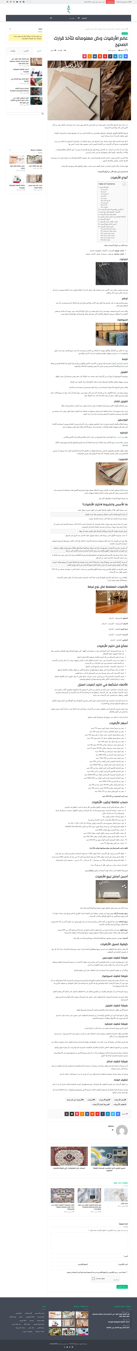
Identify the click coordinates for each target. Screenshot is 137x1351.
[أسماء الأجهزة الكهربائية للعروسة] (36, 72)
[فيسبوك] (126, 56)
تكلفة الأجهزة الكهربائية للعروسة (95, 2)
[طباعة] (67, 1114)
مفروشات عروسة (27, 1331)
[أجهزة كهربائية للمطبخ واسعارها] (82, 1331)
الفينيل (105, 198)
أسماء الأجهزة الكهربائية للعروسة (21, 70)
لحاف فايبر (31, 1328)
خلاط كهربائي (22, 1320)
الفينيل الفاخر (106, 200)
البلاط (104, 196)
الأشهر (39, 51)
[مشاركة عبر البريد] (72, 1114)
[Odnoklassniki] (90, 56)
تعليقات (12, 51)
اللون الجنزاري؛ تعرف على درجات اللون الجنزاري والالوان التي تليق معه (19, 100)
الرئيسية (124, 29)
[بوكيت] (84, 56)
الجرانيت (105, 189)
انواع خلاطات (12, 1317)
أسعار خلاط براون (39, 1313)
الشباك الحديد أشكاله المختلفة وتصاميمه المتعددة (19, 89)
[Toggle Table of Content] (123, 184)
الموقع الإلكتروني (83, 1264)
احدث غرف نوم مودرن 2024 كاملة (35, 186)
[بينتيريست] (105, 56)
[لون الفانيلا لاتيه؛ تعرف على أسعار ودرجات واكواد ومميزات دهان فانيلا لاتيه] (36, 62)
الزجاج (21, 1317)
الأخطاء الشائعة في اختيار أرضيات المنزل (113, 217)
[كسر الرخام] (116, 1194)
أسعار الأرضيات (105, 219)
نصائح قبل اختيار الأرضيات (108, 214)
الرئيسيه (84, 18)
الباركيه (105, 205)
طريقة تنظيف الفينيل (109, 233)
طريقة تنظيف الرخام (108, 237)
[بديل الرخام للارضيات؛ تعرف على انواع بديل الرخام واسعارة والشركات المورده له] (89, 1195)
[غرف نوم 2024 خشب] (34, 159)
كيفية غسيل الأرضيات (106, 226)
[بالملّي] (68, 9)
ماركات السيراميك (20, 1328)
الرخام (104, 191)
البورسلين (105, 203)
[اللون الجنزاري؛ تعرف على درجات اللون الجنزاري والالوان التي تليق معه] (36, 101)
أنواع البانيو (19, 1313)
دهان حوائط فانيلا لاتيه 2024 (17, 167)
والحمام (119, 353)
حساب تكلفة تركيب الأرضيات (109, 221)
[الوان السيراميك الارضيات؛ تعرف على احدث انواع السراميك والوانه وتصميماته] (62, 1195)
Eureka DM (53, 1344)
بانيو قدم (31, 1320)
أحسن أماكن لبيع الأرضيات (108, 224)
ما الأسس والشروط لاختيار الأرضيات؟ (112, 209)
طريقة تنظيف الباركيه (109, 235)
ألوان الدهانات (28, 1313)
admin (122, 50)
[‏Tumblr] (110, 56)
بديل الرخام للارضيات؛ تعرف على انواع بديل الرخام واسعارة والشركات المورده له (89, 1207)
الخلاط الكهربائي (30, 1317)
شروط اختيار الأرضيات (100, 1104)
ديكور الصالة (27, 1324)
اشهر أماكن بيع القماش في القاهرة (20, 80)
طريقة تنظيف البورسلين (109, 229)
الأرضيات (117, 29)
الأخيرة (26, 51)
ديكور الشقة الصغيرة (38, 1324)
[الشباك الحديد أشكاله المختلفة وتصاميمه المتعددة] (36, 91)
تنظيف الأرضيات (119, 1104)
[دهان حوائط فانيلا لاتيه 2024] (17, 159)
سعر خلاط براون (16, 1324)
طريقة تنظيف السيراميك (109, 231)
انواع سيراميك (40, 1320)
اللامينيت (105, 207)
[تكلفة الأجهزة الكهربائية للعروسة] (17, 178)
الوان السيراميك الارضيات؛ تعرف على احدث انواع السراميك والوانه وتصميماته (62, 1207)
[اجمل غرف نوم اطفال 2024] (82, 1315)
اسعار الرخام (40, 1317)
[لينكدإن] (115, 56)
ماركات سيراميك (39, 1331)
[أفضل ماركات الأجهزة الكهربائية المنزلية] (68, 1331)
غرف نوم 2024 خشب (35, 166)
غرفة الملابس (40, 1328)
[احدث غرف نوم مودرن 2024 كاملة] (34, 178)
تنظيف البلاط (106, 240)
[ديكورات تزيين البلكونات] (55, 1331)
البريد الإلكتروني (122, 1264)
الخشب (118, 437)
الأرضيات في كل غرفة (75, 1100)
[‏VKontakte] (95, 56)
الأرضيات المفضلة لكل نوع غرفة (110, 212)
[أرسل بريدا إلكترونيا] (119, 50)
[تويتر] (120, 56)
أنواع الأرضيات (104, 187)
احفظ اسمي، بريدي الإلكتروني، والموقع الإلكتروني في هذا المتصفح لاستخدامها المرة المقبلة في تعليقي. (96, 1272)
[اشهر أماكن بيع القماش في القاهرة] (36, 82)
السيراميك (106, 194)
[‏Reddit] (100, 56)
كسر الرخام (124, 1203)
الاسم (125, 1256)
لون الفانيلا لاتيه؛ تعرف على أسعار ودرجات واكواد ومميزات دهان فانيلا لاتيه (19, 61)
